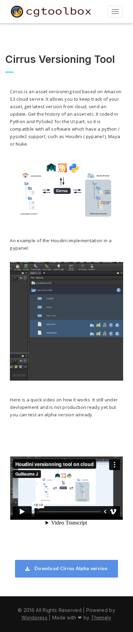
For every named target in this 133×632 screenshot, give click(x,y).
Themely (101, 617)
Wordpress (34, 617)
